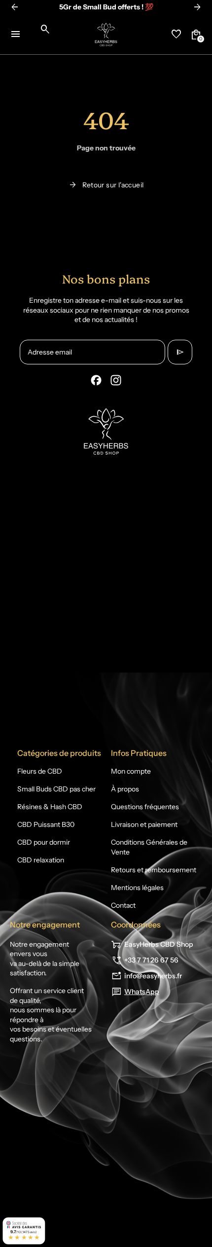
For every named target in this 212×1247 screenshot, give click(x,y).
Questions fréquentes (145, 806)
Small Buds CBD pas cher (56, 788)
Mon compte (131, 771)
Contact (123, 905)
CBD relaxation (40, 859)
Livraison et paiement (144, 824)
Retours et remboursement (153, 869)
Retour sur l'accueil (106, 184)
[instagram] (116, 380)
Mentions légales (137, 887)
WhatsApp (141, 991)
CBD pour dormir (43, 842)
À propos (125, 788)
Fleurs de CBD (39, 771)
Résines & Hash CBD (49, 806)
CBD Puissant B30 (45, 824)
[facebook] (96, 380)
